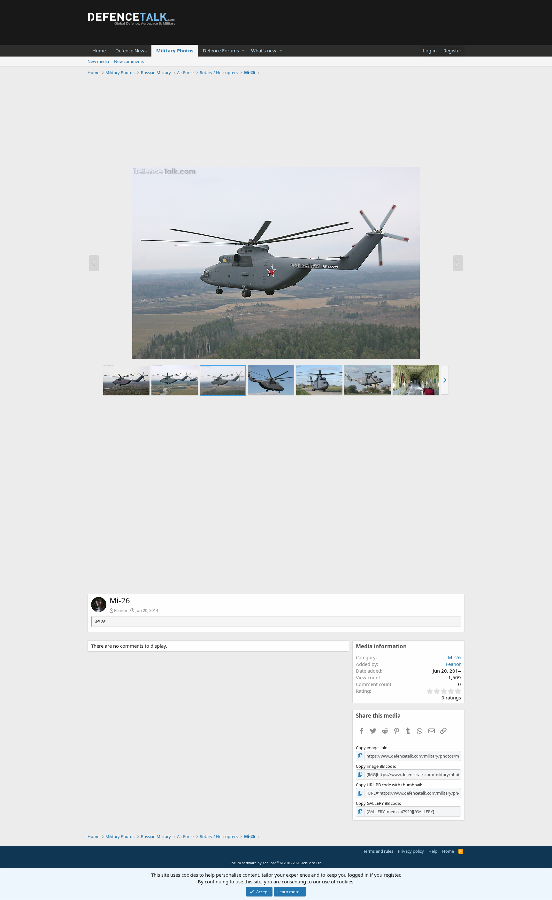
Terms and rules (378, 851)
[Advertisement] (276, 122)
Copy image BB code (375, 766)
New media (98, 61)
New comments (129, 61)
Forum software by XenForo (276, 862)
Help (432, 851)
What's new (263, 50)
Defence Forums (221, 50)
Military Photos (174, 50)
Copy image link (371, 748)
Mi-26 (454, 657)
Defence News (131, 50)
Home (99, 50)
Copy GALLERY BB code (378, 803)
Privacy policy (411, 851)
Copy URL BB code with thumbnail (388, 785)
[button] (243, 51)
